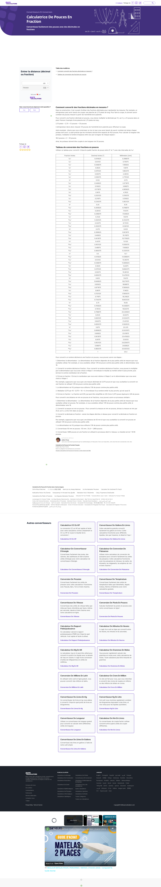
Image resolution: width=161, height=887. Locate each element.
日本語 (104, 778)
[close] (81, 880)
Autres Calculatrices (80, 788)
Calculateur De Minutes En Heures (111, 640)
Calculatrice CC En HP (68, 539)
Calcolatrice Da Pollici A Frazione (42, 496)
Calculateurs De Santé (63, 784)
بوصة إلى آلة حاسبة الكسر (55, 506)
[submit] (153, 3)
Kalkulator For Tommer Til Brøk (117, 495)
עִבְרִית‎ (109, 788)
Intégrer (120, 3)
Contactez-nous (30, 798)
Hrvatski (106, 780)
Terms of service (37, 805)
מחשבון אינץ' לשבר (55, 503)
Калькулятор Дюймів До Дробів (41, 504)
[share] (112, 828)
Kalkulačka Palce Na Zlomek (68, 503)
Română (122, 778)
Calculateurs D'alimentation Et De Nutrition (83, 781)
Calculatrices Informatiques (64, 794)
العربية (123, 775)
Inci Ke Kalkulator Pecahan (91, 489)
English (98, 775)
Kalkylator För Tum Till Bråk (83, 495)
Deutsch (98, 778)
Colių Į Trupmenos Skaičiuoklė (105, 492)
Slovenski (123, 785)
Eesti (110, 791)
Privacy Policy (29, 805)
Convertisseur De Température (110, 593)
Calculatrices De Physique (64, 791)
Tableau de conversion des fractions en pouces (71, 74)
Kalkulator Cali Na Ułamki (77, 499)
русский (117, 775)
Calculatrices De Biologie (64, 775)
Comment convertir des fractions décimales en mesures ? (74, 71)
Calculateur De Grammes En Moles (112, 666)
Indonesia (116, 778)
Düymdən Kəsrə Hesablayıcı (90, 501)
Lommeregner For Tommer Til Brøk (41, 499)
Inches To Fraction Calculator (75, 504)
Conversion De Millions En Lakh (71, 687)
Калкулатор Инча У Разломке (58, 501)
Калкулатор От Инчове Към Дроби (64, 492)
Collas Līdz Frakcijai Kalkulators (40, 501)
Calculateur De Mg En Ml (69, 666)
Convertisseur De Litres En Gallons (73, 749)
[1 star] (20, 150)
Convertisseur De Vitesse (69, 616)
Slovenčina (129, 778)
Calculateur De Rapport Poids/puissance (75, 640)
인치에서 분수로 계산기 (107, 499)
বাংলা (97, 791)
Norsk (109, 783)
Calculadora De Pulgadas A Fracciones (116, 504)
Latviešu (111, 785)
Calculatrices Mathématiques (65, 788)
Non (34, 110)
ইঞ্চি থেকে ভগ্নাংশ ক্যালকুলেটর (109, 503)
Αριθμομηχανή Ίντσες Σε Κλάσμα (41, 503)
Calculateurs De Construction (65, 778)
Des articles (29, 787)
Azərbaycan (130, 785)
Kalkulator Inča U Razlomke (85, 492)
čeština (115, 788)
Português (105, 775)
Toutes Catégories (80, 796)
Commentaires (30, 790)
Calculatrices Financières (64, 780)
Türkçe (110, 778)
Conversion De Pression (69, 593)
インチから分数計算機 (54, 489)
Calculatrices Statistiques (64, 796)
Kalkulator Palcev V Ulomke (74, 501)
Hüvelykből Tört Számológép (85, 503)
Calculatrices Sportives (81, 791)
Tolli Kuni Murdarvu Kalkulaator (59, 504)
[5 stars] (29, 150)
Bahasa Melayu (126, 780)
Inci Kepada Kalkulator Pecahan (64, 496)
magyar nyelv (122, 788)
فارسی (98, 788)
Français (129, 775)
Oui (24, 110)
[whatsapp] (136, 2)
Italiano (118, 780)
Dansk (114, 783)
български (99, 780)
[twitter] (140, 3)
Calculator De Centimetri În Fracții (111, 489)
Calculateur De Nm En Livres (109, 730)
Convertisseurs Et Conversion (39, 12)
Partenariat (29, 793)
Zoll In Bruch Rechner (38, 489)
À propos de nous (31, 785)
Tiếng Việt (99, 785)
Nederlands (121, 783)
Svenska (98, 783)
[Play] (93, 820)
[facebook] (132, 2)
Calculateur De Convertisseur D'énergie (75, 569)
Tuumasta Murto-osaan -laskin (99, 495)
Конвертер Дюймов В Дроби (40, 506)
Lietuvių (112, 780)
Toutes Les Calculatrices (82, 799)
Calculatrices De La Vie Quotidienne (81, 785)
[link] (48, 829)
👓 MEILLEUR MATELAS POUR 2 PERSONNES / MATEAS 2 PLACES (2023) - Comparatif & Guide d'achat (80, 829)
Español (111, 775)
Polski (127, 783)
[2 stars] (23, 150)
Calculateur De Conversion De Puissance (114, 569)
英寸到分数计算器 (98, 503)
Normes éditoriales (31, 795)
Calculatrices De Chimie (81, 775)
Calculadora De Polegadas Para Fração (95, 504)
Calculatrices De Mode (81, 794)
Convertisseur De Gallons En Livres (112, 539)
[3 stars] (25, 150)
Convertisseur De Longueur (70, 730)
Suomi (104, 783)
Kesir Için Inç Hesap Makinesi (71, 489)
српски (117, 785)
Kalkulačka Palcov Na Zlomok (41, 492)
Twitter (28, 800)
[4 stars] (27, 150)
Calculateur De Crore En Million (110, 687)
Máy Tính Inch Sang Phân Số (92, 499)
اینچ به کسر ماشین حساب (105, 501)
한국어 (105, 785)
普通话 (129, 788)
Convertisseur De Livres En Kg (71, 708)
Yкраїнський (103, 791)
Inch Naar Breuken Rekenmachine (60, 499)
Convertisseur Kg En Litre (108, 708)
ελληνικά (103, 788)
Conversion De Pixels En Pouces (111, 616)
